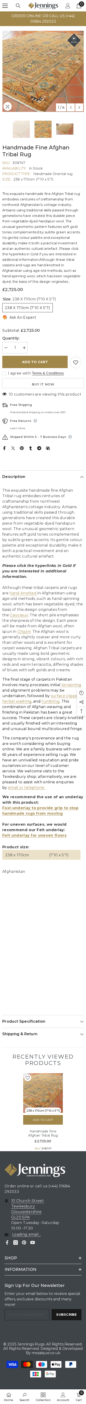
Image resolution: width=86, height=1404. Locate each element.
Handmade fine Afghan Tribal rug (43, 1133)
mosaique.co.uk (45, 1353)
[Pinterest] (22, 448)
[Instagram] (15, 1242)
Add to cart (35, 362)
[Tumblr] (30, 448)
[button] (71, 107)
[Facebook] (4, 448)
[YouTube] (32, 1242)
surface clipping (66, 696)
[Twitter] (13, 448)
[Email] (48, 448)
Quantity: (11, 338)
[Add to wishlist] (75, 362)
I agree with (19, 373)
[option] (43, 19)
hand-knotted (22, 593)
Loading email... (26, 1234)
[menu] (5, 5)
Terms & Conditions (48, 373)
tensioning (71, 685)
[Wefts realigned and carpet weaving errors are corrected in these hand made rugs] (60, 685)
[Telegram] (39, 448)
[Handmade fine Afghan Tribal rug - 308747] (43, 1093)
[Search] (18, 5)
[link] (24, 1396)
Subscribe (66, 1314)
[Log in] (67, 5)
